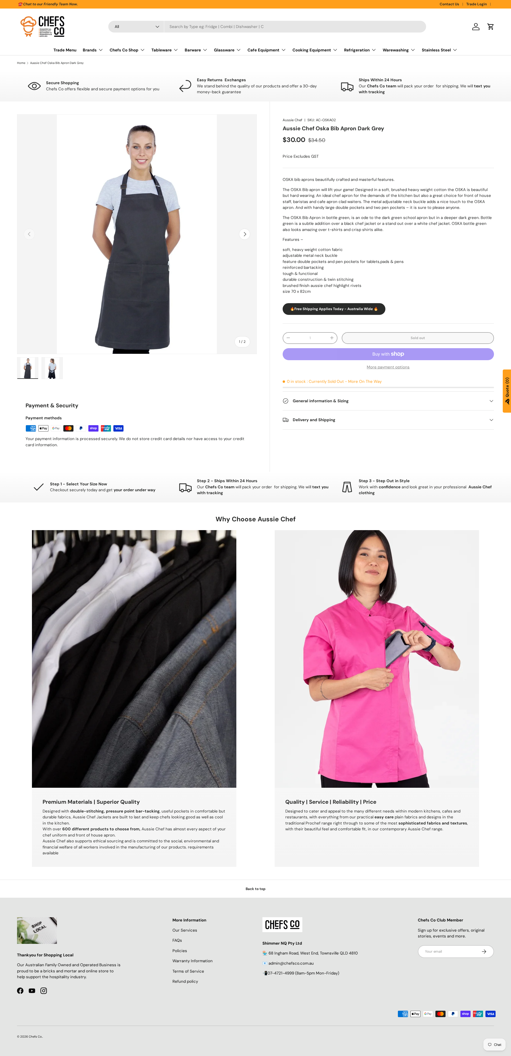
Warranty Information (192, 961)
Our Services (184, 930)
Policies (179, 950)
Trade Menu (64, 50)
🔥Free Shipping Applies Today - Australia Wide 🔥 (334, 309)
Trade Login (476, 4)
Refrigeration (357, 50)
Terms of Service (188, 971)
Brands (90, 50)
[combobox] (267, 27)
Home (21, 63)
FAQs (177, 940)
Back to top (256, 889)
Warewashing (396, 50)
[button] (491, 27)
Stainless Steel (436, 50)
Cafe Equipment (263, 50)
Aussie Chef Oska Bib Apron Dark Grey (57, 63)
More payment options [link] (388, 366)
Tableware (161, 50)
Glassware (224, 50)
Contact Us (449, 4)
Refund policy (185, 981)
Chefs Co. (35, 1036)
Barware (193, 50)
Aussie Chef (292, 120)
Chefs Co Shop (124, 50)
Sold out (418, 338)
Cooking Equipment (311, 50)
